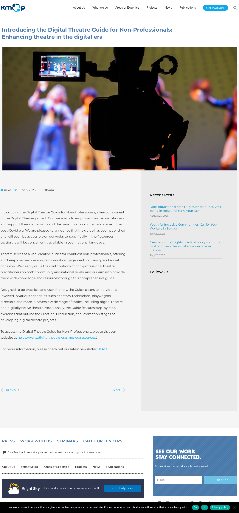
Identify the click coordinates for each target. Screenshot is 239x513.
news (8, 190)
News (96, 467)
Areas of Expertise (56, 467)
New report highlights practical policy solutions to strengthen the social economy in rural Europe (185, 246)
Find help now (122, 488)
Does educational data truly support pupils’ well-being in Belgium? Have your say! (186, 208)
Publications (115, 467)
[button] (235, 7)
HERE (101, 349)
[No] (234, 507)
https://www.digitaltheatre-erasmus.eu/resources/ (57, 337)
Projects (81, 467)
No (204, 507)
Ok (195, 507)
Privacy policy (220, 507)
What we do (29, 467)
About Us (8, 467)
